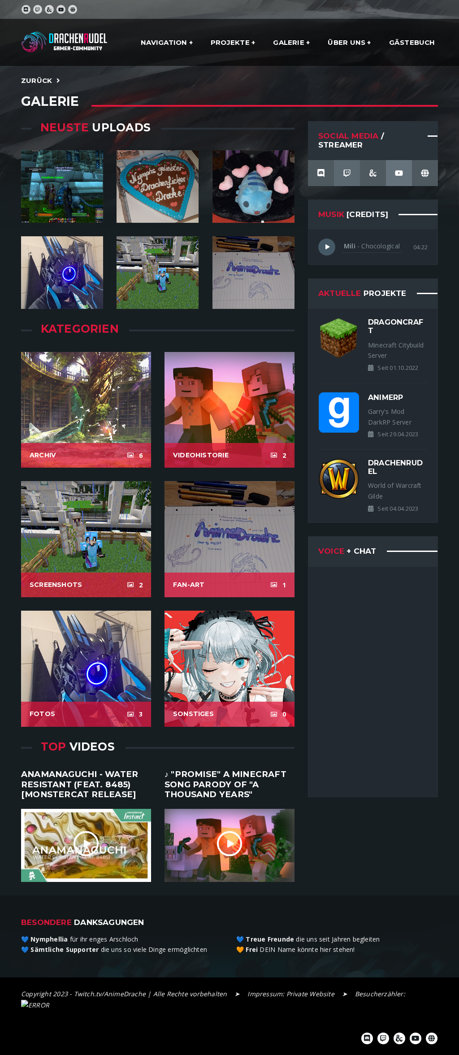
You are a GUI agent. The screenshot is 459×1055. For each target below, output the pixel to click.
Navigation (165, 42)
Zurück (36, 80)
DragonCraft (395, 326)
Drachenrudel (395, 467)
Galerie (289, 42)
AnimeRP (385, 397)
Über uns (347, 42)
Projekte (231, 42)
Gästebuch (412, 42)
